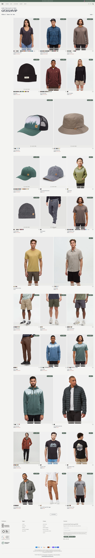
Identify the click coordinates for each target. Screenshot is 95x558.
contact (23, 524)
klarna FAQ (24, 530)
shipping (23, 527)
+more (34, 51)
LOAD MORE (53, 514)
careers (44, 532)
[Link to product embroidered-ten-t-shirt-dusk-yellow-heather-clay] (33, 261)
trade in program (45, 527)
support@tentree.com (69, 534)
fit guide (44, 525)
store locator (45, 524)
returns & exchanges (25, 529)
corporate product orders (47, 530)
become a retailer (45, 529)
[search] (90, 3)
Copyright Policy (50, 554)
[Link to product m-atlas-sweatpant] (53, 212)
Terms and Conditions (56, 554)
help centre (24, 525)
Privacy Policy (45, 554)
